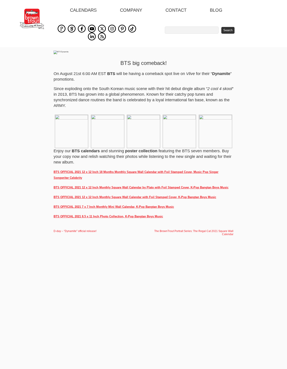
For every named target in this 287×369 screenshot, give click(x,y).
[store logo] (32, 19)
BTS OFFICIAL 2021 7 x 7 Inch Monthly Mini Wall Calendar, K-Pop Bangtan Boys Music (114, 206)
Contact (176, 10)
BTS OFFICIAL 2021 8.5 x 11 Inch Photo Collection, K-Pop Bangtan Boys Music (108, 216)
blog (216, 10)
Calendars (83, 10)
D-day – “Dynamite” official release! (75, 231)
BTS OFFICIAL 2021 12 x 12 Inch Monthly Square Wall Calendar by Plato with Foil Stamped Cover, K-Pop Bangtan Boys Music (141, 187)
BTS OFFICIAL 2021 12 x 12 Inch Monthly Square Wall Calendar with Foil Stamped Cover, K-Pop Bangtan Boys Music (135, 197)
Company (131, 10)
